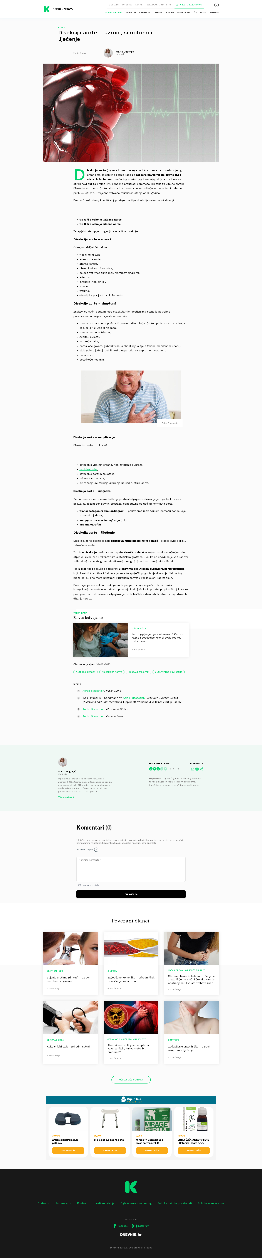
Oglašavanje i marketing (159, 5)
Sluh (61, 971)
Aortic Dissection (93, 709)
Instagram (143, 1225)
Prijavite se (131, 894)
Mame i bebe (184, 12)
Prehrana (144, 12)
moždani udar (88, 469)
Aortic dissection (93, 690)
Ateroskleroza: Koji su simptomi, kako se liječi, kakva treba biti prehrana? (128, 1048)
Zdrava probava (114, 12)
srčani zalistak (139, 672)
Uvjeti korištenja (104, 1203)
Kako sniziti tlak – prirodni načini (68, 1046)
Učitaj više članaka (131, 1080)
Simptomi (52, 971)
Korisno (214, 12)
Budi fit (170, 12)
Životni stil (200, 12)
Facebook (123, 1225)
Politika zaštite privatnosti (175, 1203)
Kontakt (139, 5)
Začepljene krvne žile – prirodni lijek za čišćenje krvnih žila (131, 979)
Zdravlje (131, 12)
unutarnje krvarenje (169, 672)
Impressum (127, 5)
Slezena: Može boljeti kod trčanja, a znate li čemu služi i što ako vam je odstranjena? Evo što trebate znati (191, 979)
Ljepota (158, 12)
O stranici (114, 5)
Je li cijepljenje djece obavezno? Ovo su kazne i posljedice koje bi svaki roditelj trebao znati (157, 637)
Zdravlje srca (55, 1040)
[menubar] (216, 5)
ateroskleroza (86, 672)
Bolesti (62, 27)
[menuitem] (216, 5)
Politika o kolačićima (211, 1203)
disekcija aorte (112, 672)
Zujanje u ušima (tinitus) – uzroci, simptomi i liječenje (68, 979)
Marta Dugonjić (67, 771)
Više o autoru (65, 797)
